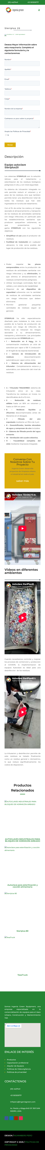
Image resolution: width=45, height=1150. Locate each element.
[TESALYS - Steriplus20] (15, 34)
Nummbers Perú (23, 1135)
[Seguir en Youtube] (16, 1118)
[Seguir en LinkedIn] (11, 1118)
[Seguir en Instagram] (21, 1118)
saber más (22, 480)
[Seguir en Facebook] (6, 1118)
